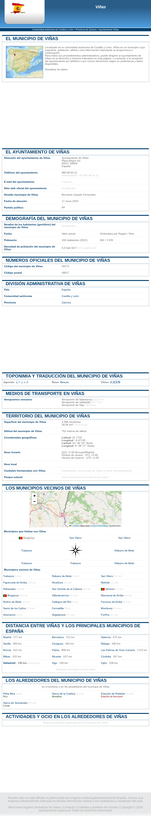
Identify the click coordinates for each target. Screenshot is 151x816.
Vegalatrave (59, 614)
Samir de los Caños (14, 608)
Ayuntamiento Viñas (109, 29)
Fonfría (105, 614)
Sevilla (7, 643)
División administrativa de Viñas (45, 283)
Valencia (106, 637)
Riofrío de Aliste (12, 602)
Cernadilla (58, 608)
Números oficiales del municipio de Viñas (58, 260)
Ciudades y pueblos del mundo (97, 807)
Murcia (7, 650)
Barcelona (58, 637)
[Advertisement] (75, 115)
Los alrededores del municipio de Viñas (56, 680)
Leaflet (75, 525)
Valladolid (9, 663)
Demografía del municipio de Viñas (49, 218)
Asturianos (9, 614)
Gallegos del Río (61, 602)
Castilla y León (70, 296)
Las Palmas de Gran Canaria (118, 650)
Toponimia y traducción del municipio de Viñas (64, 376)
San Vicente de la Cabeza (67, 589)
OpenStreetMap (100, 525)
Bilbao (6, 656)
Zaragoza (57, 643)
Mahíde (105, 582)
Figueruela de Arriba (15, 582)
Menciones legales (20, 807)
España (66, 289)
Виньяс (64, 382)
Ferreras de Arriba (111, 602)
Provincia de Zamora (86, 29)
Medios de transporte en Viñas (45, 393)
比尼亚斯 (115, 382)
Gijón (104, 663)
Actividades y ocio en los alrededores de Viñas (66, 716)
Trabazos (26, 550)
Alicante (56, 656)
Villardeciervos (60, 595)
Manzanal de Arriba (112, 595)
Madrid (7, 637)
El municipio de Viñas (32, 38)
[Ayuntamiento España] (21, 8)
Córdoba (106, 656)
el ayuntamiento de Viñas (37, 151)
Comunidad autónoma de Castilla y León (52, 29)
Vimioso (110, 589)
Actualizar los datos (56, 69)
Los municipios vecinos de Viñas (46, 488)
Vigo (54, 663)
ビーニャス (22, 382)
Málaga (105, 643)
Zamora (66, 302)
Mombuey (107, 608)
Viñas (100, 7)
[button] (34, 496)
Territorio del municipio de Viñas (48, 415)
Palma (55, 650)
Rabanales (9, 589)
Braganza (13, 595)
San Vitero (75, 538)
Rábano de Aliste (124, 550)
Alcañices (57, 582)
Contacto (69, 807)
